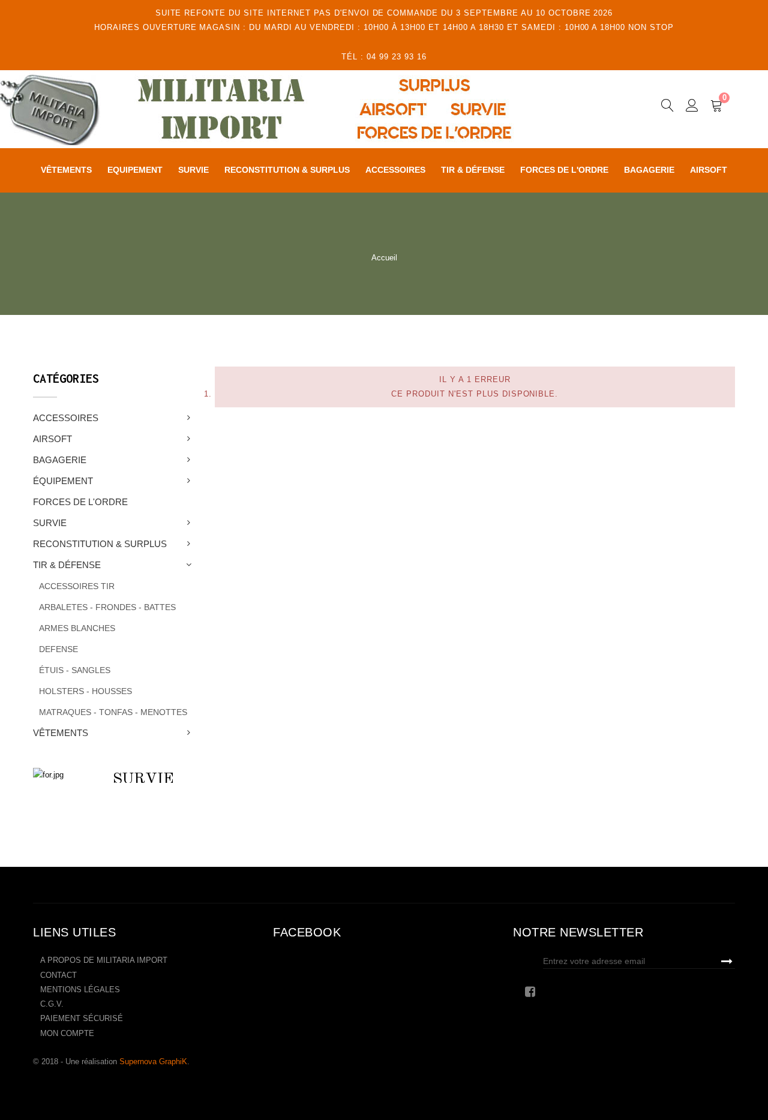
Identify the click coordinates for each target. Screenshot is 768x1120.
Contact (58, 975)
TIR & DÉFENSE (67, 565)
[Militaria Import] (286, 109)
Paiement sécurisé (81, 1018)
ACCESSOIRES (65, 418)
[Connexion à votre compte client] (692, 107)
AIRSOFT (52, 439)
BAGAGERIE (59, 460)
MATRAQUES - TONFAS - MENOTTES (113, 712)
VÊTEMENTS (60, 733)
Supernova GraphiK (153, 1061)
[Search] (667, 107)
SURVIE (50, 523)
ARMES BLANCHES (77, 628)
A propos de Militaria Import (103, 960)
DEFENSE (58, 649)
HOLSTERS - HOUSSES (85, 691)
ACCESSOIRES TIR (77, 586)
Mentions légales (80, 989)
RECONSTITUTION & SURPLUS (100, 544)
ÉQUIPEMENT (63, 481)
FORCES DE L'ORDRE (80, 502)
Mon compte (67, 1033)
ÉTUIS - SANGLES (74, 670)
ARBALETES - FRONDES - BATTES (107, 607)
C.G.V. (52, 1003)
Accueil (384, 257)
